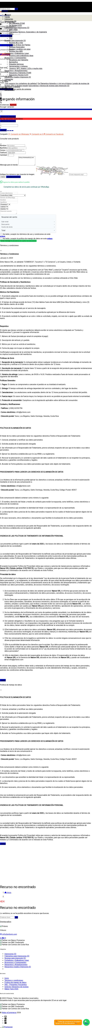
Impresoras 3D (10, 21)
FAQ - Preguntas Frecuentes (15, 985)
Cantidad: (3, 155)
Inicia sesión (11, 7)
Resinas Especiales (17, 47)
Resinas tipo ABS (16, 51)
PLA (10, 36)
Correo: (3, 150)
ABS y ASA (13, 30)
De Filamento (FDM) (17, 23)
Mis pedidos (9, 90)
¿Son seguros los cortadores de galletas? (20, 83)
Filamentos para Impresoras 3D (16, 28)
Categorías (8, 19)
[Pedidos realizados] (1, 98)
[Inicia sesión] (1, 94)
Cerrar (3, 177)
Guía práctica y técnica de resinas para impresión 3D (48, 86)
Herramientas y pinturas (18, 66)
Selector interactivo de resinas (16, 987)
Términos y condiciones (13, 980)
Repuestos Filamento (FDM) (20, 73)
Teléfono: (3, 153)
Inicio (9, 15)
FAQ (6, 88)
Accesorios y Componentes (15, 58)
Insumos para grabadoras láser (21, 56)
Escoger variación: (7, 107)
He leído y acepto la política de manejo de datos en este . (28, 238)
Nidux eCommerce (9, 1012)
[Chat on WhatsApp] (86, 1022)
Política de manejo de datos (15, 982)
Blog (6, 81)
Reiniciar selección (9, 116)
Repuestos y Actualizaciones (15, 71)
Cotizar (3, 130)
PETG (11, 34)
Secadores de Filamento (18, 60)
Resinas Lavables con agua (19, 49)
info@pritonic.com (9, 934)
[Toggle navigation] (1, 105)
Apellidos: (4, 148)
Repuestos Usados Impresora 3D (17, 77)
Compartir (4, 134)
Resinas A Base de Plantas (19, 45)
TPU (10, 38)
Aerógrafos (13, 62)
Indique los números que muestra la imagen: (17, 174)
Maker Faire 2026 (11, 989)
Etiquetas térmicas (16, 64)
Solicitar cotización (13, 177)
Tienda (7, 17)
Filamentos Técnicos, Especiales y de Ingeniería (28, 32)
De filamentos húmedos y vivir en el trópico (55, 83)
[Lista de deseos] (1, 96)
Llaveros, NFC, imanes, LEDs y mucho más (25, 68)
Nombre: (3, 145)
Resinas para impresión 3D (15, 40)
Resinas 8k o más (16, 43)
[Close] (1, 191)
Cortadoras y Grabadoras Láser (16, 53)
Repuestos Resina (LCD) (18, 75)
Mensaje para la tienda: (9, 165)
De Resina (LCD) (15, 25)
